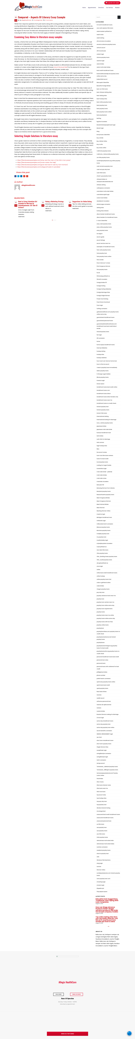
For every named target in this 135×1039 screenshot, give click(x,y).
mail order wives (101, 478)
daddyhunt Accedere (103, 201)
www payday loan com (103, 878)
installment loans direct (104, 393)
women (99, 866)
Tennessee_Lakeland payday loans (107, 766)
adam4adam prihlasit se (104, 31)
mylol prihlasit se (102, 547)
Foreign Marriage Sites (103, 292)
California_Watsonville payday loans (108, 154)
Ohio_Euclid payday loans (104, 560)
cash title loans (101, 173)
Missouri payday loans (103, 527)
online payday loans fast (104, 579)
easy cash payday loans (104, 224)
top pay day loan (102, 801)
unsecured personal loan (104, 821)
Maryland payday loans (104, 491)
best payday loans (102, 108)
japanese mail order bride (104, 429)
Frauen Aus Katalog (102, 299)
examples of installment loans (106, 246)
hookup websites (102, 357)
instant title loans (102, 413)
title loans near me (102, 788)
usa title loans (101, 834)
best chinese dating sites (104, 92)
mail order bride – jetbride (104, 472)
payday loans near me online (105, 615)
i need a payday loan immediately (107, 367)
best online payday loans (104, 102)
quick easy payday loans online (106, 682)
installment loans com (103, 390)
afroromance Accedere (104, 41)
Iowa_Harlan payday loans (105, 423)
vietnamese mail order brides (105, 844)
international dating (103, 416)
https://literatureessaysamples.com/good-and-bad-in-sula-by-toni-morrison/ (42, 165)
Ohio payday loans (102, 553)
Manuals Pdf (100, 485)
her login (99, 335)
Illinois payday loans (103, 377)
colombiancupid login (103, 194)
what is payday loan (103, 853)
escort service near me (103, 243)
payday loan (100, 599)
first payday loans (102, 269)
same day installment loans (105, 721)
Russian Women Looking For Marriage (107, 714)
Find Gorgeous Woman (103, 266)
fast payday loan (102, 253)
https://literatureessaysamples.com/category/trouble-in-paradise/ (38, 167)
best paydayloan (102, 115)
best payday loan (102, 105)
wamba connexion (102, 847)
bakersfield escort (102, 79)
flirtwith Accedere (102, 279)
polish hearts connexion (104, 678)
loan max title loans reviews (105, 455)
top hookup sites (101, 798)
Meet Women (101, 507)
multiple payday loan (103, 533)
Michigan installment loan (104, 517)
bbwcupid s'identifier (103, 82)
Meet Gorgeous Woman (104, 501)
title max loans (101, 791)
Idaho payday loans (102, 371)
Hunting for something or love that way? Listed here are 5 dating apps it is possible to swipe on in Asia (107, 919)
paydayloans (100, 642)
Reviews (117, 7)
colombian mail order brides (105, 191)
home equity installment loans (106, 344)
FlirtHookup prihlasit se (103, 276)
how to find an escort (103, 364)
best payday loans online (104, 112)
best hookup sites (102, 99)
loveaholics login (102, 468)
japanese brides (101, 426)
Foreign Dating (101, 286)
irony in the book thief (60, 67)
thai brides (100, 778)
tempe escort (101, 763)
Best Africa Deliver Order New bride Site (81, 202)
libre (98, 449)
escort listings (101, 240)
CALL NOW (58, 994)
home (98, 341)
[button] (52, 214)
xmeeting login (101, 882)
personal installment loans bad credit (108, 657)
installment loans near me (104, 400)
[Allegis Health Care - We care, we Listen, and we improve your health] (28, 6)
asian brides (100, 64)
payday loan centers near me (105, 602)
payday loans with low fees (105, 622)
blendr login (100, 128)
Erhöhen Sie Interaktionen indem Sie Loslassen (106, 900)
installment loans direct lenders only (107, 397)
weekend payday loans (103, 850)
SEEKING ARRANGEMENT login (105, 734)
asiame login (100, 61)
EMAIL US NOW (76, 994)
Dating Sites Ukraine (102, 211)
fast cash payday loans (104, 250)
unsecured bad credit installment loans (108, 814)
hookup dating (101, 351)
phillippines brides (102, 672)
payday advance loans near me (106, 595)
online (98, 569)
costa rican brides (102, 198)
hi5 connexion (101, 338)
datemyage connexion (103, 204)
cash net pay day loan (103, 169)
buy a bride (100, 138)
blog (98, 131)
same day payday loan (103, 724)
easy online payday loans (104, 227)
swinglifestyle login (102, 757)
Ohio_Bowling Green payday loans (107, 556)
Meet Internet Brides (103, 504)
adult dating (100, 38)
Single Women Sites (102, 747)
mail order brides (102, 475)
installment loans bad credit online (107, 387)
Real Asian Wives (102, 691)
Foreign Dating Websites (104, 289)
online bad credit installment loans (107, 573)
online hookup (101, 576)
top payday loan (101, 804)
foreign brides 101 (102, 282)
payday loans (101, 612)
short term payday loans (104, 744)
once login (100, 566)
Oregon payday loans (103, 589)
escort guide (100, 237)
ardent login (100, 54)
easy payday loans (102, 230)
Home (84, 7)
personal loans (101, 663)
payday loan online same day (105, 605)
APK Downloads (101, 51)
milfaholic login (101, 520)
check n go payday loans (104, 176)
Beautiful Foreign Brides (104, 86)
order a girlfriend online (103, 582)
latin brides (100, 436)
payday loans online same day (106, 618)
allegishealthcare (26, 20)
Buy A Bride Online (102, 141)
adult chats (100, 34)
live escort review (102, 452)
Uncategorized (38, 20)
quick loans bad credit (103, 685)
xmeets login (100, 885)
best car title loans (102, 89)
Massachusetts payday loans (105, 494)
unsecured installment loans (105, 817)
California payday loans (104, 151)
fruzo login (100, 305)
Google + (24, 176)
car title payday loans (103, 157)
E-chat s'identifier (102, 220)
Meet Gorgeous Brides (103, 498)
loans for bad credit (102, 459)
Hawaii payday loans (103, 331)
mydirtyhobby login (102, 540)
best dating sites (102, 95)
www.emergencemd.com (77, 1025)
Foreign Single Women (103, 295)
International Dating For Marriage (106, 419)
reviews (99, 708)
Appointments (92, 7)
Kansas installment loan (104, 432)
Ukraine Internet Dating (103, 808)
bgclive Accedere (102, 121)
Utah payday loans (102, 837)
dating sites (100, 207)
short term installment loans (105, 740)
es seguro (100, 233)
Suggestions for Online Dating (55, 201)
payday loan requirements (104, 608)
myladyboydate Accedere (104, 543)
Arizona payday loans (103, 57)
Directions (101, 7)
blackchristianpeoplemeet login (106, 125)
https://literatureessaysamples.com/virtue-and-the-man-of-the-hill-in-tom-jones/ (44, 160)
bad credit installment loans (105, 70)
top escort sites (101, 795)
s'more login (100, 717)
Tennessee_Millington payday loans (107, 770)
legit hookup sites (102, 446)
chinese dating (101, 185)
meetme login (101, 514)
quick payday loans (102, 688)
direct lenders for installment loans (107, 217)
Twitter (18, 176)
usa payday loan (102, 827)
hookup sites (100, 354)
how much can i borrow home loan (107, 361)
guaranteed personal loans (105, 320)
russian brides (101, 711)
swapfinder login (102, 750)
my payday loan (101, 537)
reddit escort (100, 698)
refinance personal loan (104, 701)
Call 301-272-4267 (113, 3)
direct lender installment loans (106, 214)
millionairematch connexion (105, 524)
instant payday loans (103, 410)
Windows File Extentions (103, 860)
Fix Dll (98, 273)
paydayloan (100, 628)
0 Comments (49, 20)
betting (99, 118)
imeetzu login (101, 380)
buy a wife (100, 144)
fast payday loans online (104, 256)
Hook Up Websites (102, 348)
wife (98, 857)
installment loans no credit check (106, 403)
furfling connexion (102, 308)
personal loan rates (102, 660)
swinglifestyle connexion (104, 753)
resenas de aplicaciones (104, 704)
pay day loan (100, 592)
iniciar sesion (100, 384)
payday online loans (103, 625)
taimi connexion (101, 760)
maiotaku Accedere (102, 481)
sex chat (99, 737)
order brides (100, 586)
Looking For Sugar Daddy (104, 465)
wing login (100, 863)
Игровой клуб (100, 888)
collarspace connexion (103, 188)
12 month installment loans (104, 25)
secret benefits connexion (104, 730)
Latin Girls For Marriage (103, 439)
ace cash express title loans (105, 28)
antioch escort (101, 47)
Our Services (109, 7)
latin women (100, 442)
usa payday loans (102, 831)
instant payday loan (103, 406)
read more (21, 211)
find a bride (100, 260)
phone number (101, 675)
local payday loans (102, 462)
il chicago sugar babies (103, 374)
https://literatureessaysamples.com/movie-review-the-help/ (36, 162)
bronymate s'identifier (103, 134)
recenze (99, 695)
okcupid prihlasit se (102, 563)
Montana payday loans (103, 530)
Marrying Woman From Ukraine (106, 488)
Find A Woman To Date (103, 263)
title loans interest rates (104, 785)
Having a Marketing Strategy (27, 201)
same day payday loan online (105, 727)
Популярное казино (102, 891)
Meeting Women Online (103, 511)
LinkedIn (21, 176)
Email (27, 176)
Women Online (101, 870)
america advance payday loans (106, 44)
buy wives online (101, 147)
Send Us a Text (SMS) (67, 1034)
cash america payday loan (105, 166)
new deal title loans (102, 550)
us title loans (100, 824)
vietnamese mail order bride (105, 840)
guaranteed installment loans (105, 317)
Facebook (15, 176)
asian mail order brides (103, 67)
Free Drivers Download (103, 302)
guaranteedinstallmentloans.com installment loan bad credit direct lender (107, 326)
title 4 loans (100, 782)
